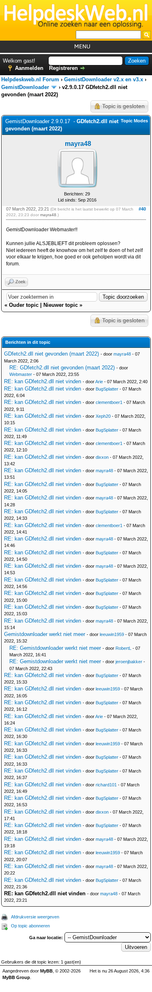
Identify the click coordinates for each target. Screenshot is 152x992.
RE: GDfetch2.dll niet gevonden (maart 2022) (62, 368)
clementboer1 (109, 402)
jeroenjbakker (129, 661)
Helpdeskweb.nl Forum (30, 79)
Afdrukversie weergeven (35, 916)
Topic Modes (134, 120)
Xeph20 (103, 416)
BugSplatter (107, 388)
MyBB (46, 970)
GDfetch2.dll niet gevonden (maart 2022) (51, 354)
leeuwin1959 (112, 634)
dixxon (102, 457)
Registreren (63, 68)
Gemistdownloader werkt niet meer (44, 634)
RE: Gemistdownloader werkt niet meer (55, 648)
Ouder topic (24, 305)
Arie (99, 381)
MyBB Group (16, 977)
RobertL (123, 648)
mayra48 (78, 143)
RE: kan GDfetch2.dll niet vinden (42, 381)
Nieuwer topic (60, 305)
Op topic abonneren (30, 925)
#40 (142, 208)
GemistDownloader (25, 87)
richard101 (106, 784)
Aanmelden (29, 68)
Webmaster (20, 374)
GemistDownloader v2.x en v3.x (103, 79)
